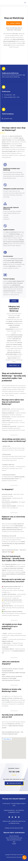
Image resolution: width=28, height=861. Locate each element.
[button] (14, 783)
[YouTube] (15, 817)
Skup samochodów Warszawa (14, 840)
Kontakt (14, 843)
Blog (14, 841)
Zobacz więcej (13, 365)
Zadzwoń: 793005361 (15, 23)
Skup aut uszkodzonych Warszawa (14, 838)
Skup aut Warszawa (14, 836)
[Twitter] (12, 817)
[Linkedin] (18, 817)
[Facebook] (9, 817)
